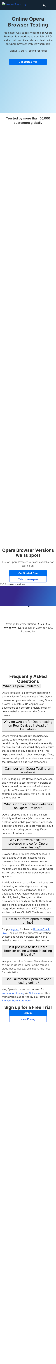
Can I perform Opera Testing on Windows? (28, 770)
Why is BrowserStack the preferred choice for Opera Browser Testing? (28, 843)
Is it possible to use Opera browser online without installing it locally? (28, 950)
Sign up (28, 1012)
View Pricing (28, 1019)
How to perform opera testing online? (28, 920)
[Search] (44, 5)
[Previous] (6, 613)
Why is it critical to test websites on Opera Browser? (28, 806)
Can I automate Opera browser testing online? (28, 981)
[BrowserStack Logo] (14, 4)
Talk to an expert (28, 579)
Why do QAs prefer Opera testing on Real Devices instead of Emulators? (28, 725)
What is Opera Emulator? (21, 686)
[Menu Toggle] (51, 5)
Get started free (28, 61)
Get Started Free (28, 573)
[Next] (49, 613)
